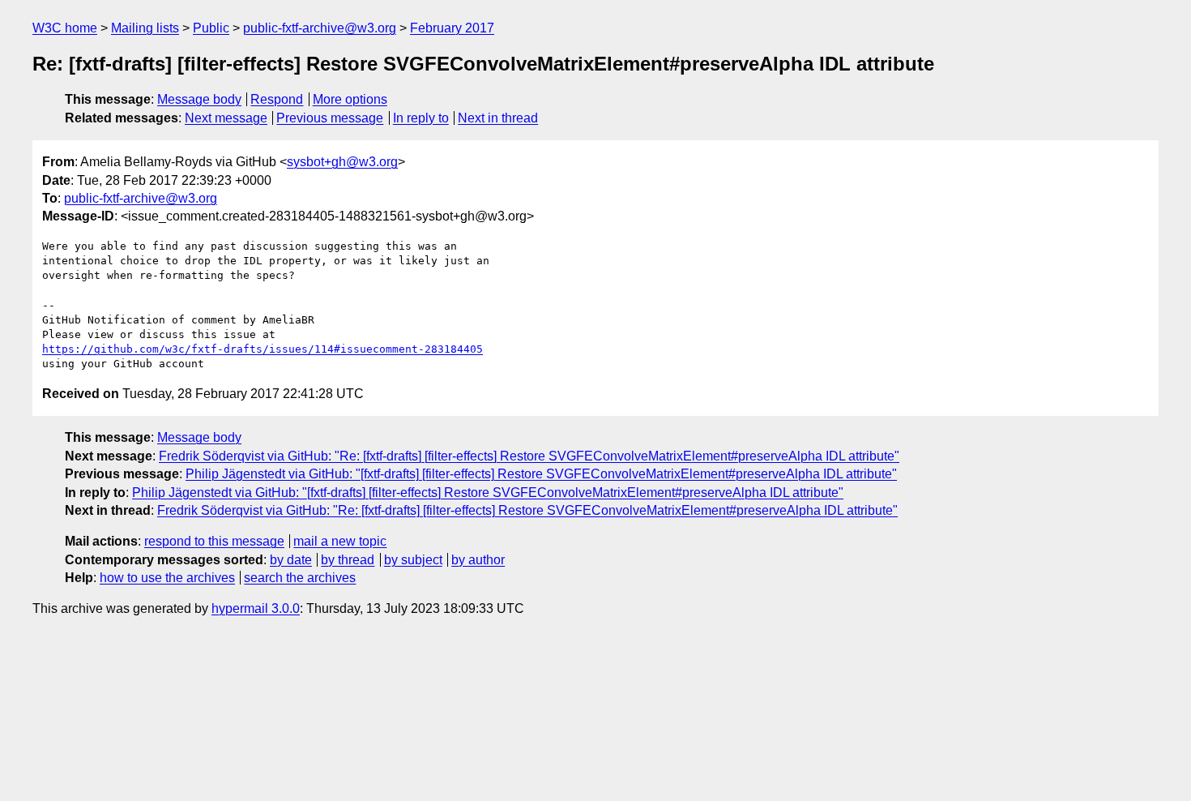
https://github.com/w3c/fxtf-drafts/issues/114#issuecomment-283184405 (262, 349)
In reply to (421, 118)
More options (350, 99)
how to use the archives (167, 578)
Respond (276, 99)
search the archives (300, 578)
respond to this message (214, 541)
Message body (199, 99)
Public (211, 28)
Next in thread (498, 118)
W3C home (64, 28)
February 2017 (452, 28)
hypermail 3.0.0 (255, 608)
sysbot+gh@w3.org (342, 162)
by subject (413, 560)
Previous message (329, 118)
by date (291, 560)
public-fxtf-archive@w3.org (319, 28)
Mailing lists (145, 28)
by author (478, 560)
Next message (226, 118)
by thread (347, 560)
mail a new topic (339, 541)
